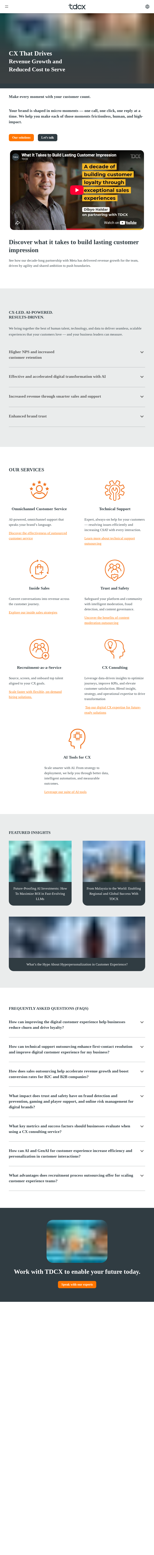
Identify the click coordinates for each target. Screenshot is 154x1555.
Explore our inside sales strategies (33, 612)
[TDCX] (77, 6)
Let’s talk (47, 137)
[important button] (6, 6)
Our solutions (21, 137)
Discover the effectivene (29, 533)
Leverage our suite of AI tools (65, 792)
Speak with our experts (77, 1284)
